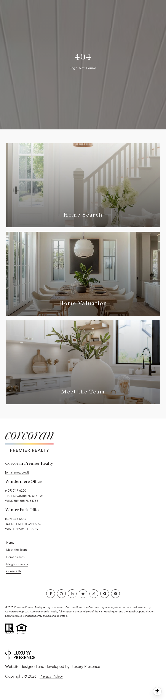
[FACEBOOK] (50, 593)
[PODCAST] (115, 593)
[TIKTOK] (93, 593)
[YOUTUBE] (83, 593)
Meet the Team (16, 550)
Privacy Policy (51, 676)
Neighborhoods (17, 564)
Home (10, 542)
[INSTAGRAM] (61, 593)
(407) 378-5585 (15, 519)
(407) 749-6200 (15, 490)
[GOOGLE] (104, 593)
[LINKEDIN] (72, 593)
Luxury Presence (86, 666)
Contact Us (13, 571)
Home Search (15, 557)
